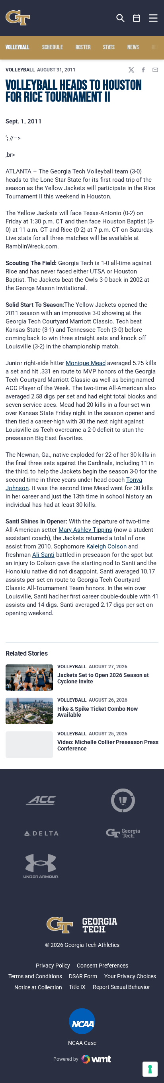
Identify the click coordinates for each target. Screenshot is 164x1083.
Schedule (52, 47)
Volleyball (20, 70)
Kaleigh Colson (106, 546)
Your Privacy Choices (130, 976)
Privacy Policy (53, 965)
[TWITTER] (131, 70)
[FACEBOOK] (143, 70)
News (133, 47)
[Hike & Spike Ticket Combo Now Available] (29, 711)
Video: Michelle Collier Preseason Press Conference (107, 745)
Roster (83, 47)
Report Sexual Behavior (121, 987)
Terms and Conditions (35, 976)
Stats (109, 47)
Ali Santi (43, 554)
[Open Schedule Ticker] (137, 18)
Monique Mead (85, 363)
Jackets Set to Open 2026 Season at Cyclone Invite (103, 678)
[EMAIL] (155, 70)
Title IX (77, 987)
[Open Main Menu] (153, 18)
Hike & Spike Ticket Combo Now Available (97, 712)
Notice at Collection (38, 987)
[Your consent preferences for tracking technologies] (150, 1069)
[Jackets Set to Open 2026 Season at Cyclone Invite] (29, 677)
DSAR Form (83, 976)
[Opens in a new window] (41, 800)
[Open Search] (120, 18)
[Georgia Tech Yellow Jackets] (18, 17)
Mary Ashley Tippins (85, 529)
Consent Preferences (102, 965)
